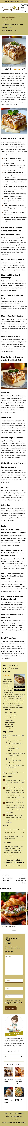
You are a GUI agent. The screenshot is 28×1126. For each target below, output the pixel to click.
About (6, 1113)
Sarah (4, 30)
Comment (8, 956)
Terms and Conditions (16, 1116)
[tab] (12, 930)
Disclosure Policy (19, 1113)
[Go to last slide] (2, 910)
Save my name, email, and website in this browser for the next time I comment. (14, 1002)
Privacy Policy (14, 1119)
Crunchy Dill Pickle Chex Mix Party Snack (7, 879)
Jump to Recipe (7, 69)
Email (7, 988)
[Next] (26, 910)
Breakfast (4, 21)
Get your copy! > (14, 1)
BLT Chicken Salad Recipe (8, 926)
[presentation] (8, 1072)
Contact (11, 1113)
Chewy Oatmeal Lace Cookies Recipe (19, 1081)
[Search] (21, 1057)
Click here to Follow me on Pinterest (14, 865)
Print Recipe (19, 686)
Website (7, 996)
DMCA (7, 1116)
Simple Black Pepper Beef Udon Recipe (21, 879)
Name (7, 980)
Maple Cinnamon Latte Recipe (8, 1101)
